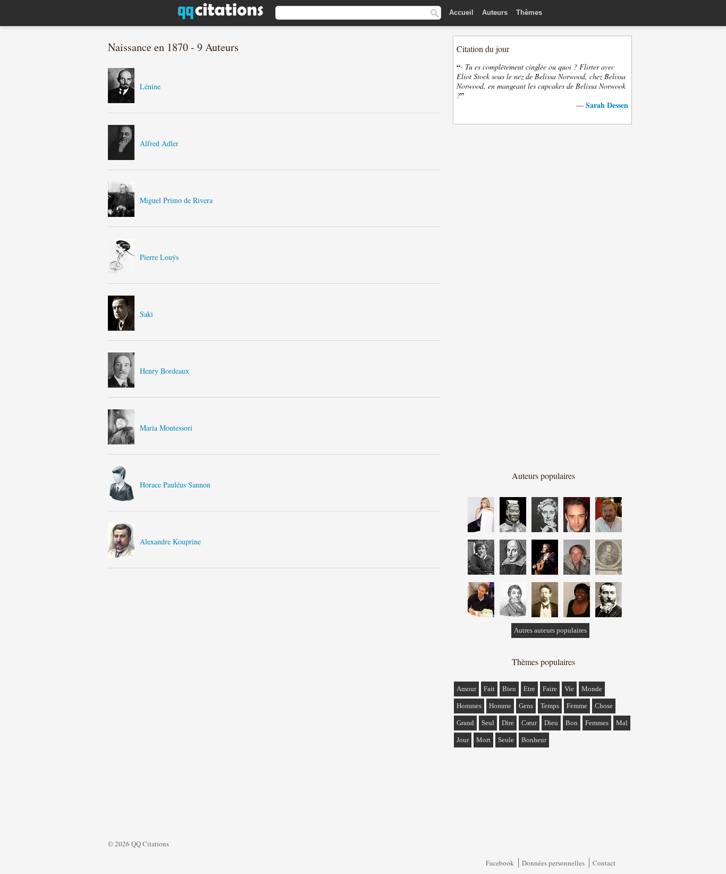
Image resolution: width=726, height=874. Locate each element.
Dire (508, 723)
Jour (463, 740)
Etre (529, 689)
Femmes (597, 723)
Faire (550, 689)
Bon (571, 723)
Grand (465, 723)
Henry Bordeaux (164, 371)
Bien (509, 689)
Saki (146, 314)
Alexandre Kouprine (170, 541)
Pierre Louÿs (159, 257)
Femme (577, 706)
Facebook (500, 863)
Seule (506, 740)
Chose (604, 706)
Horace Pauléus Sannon (175, 485)
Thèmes (529, 12)
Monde (591, 689)
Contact (604, 863)
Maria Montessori (166, 428)
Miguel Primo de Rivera (176, 200)
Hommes (469, 706)
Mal (622, 723)
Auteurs (495, 12)
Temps (550, 706)
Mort (483, 740)
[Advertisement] (543, 296)
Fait (489, 689)
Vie (569, 689)
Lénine (150, 86)
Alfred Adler (159, 143)
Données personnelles (553, 863)
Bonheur (533, 740)
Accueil (461, 12)
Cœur (529, 723)
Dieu (551, 723)
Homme (500, 706)
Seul (488, 723)
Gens (526, 706)
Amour (466, 689)
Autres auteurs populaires (550, 630)
